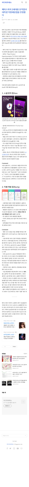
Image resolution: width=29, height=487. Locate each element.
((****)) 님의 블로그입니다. (10, 402)
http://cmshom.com (9, 332)
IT (2, 18)
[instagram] (14, 449)
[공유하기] (7, 346)
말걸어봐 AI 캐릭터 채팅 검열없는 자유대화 (9, 323)
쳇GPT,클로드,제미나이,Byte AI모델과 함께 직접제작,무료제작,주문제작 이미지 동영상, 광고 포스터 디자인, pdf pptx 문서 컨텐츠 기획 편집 (10, 337)
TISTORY (14, 441)
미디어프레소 (7, 2)
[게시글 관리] (9, 346)
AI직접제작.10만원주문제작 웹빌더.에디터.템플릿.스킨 (9, 335)
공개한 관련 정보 (15, 41)
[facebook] (7, 449)
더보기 (25, 353)
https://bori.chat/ (8, 320)
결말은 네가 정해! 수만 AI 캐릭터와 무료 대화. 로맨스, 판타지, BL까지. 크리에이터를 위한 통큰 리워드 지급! (10, 326)
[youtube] (18, 449)
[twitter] (10, 449)
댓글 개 (4, 393)
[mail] (21, 449)
